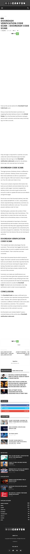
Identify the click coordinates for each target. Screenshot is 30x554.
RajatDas (4, 30)
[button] (28, 8)
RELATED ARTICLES (6, 370)
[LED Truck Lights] (4, 435)
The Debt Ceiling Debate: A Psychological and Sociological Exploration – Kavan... (18, 442)
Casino (2, 518)
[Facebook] (9, 550)
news (5, 16)
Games (2, 507)
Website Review (4, 503)
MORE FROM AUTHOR (17, 370)
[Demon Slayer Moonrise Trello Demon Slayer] (4, 481)
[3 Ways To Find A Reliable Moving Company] (4, 464)
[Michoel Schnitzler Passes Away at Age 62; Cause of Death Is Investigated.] (4, 376)
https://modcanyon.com (15, 363)
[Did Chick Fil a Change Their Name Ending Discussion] (4, 494)
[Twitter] (13, 550)
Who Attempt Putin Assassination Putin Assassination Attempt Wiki (17, 391)
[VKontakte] (16, 550)
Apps (2, 520)
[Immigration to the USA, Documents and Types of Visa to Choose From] (4, 470)
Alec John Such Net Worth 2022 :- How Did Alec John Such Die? (7, 353)
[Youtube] (20, 550)
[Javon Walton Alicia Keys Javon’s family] (4, 488)
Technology (4, 513)
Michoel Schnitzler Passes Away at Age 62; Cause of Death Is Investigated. (18, 376)
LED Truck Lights (13, 433)
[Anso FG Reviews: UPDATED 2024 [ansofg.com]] (4, 428)
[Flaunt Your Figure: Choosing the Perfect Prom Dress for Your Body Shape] (4, 422)
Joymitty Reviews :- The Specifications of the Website (22, 353)
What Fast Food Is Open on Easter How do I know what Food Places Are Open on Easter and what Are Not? (17, 384)
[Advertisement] (15, 12)
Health (2, 515)
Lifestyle (3, 509)
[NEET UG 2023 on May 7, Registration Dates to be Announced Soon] (4, 457)
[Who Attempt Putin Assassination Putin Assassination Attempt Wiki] (4, 391)
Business (3, 511)
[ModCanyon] (15, 3)
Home (2, 16)
